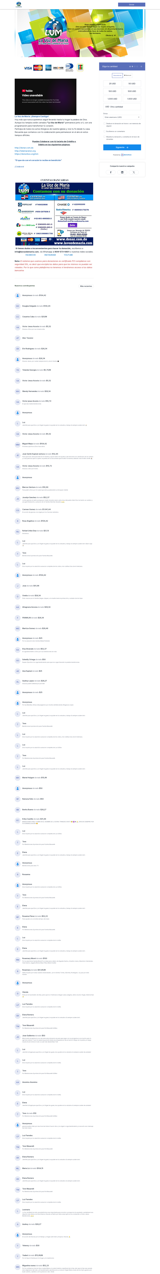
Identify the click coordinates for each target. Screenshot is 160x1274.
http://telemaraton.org (25, 151)
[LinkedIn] (122, 172)
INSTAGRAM (50, 255)
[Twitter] (134, 172)
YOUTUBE (68, 255)
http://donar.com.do (24, 148)
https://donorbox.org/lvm (26, 154)
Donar (131, 4)
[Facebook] (111, 172)
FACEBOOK (31, 255)
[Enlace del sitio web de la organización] (19, 4)
